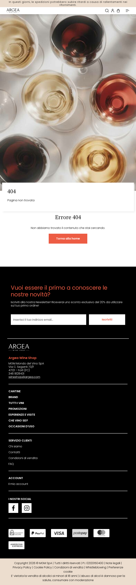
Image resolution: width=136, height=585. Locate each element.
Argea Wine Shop (22, 357)
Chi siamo (15, 446)
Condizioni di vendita (23, 458)
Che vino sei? (18, 420)
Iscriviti (107, 319)
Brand (13, 397)
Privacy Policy (22, 567)
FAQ (11, 464)
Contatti (14, 452)
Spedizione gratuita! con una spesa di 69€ (68, 3)
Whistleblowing (96, 567)
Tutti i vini (16, 403)
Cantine (14, 391)
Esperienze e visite (21, 415)
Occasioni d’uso (21, 426)
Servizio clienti (20, 440)
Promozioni (17, 409)
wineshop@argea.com (24, 377)
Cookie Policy (43, 567)
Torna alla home (68, 239)
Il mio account (18, 484)
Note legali (113, 563)
